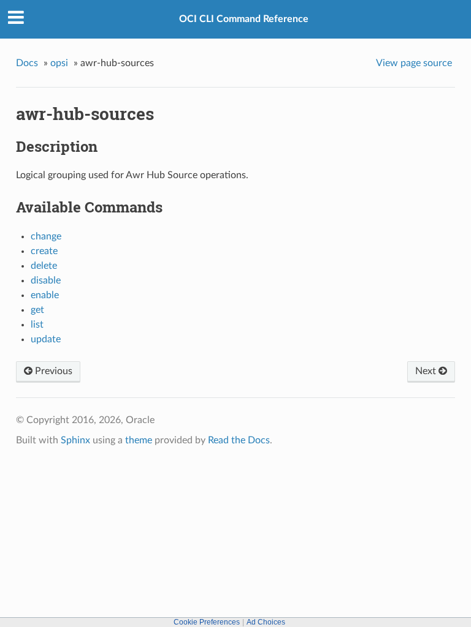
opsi (59, 63)
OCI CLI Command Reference (243, 19)
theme (138, 440)
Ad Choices (266, 622)
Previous (52, 371)
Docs (27, 63)
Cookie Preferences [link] (207, 622)
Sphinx (75, 440)
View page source (414, 63)
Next (426, 371)
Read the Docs (239, 440)
